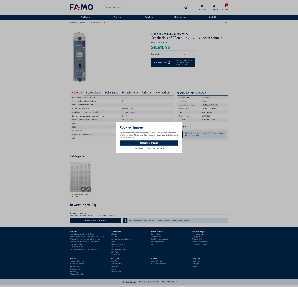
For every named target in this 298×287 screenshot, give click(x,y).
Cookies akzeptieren (149, 143)
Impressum (161, 149)
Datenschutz (150, 149)
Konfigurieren (139, 149)
